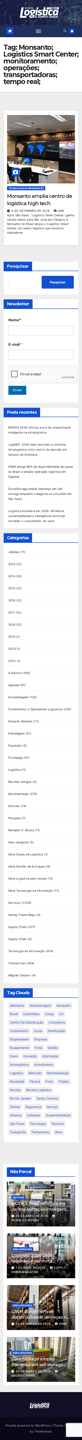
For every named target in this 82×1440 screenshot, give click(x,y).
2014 (11, 576)
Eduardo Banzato (20, 721)
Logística (14, 769)
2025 (12, 661)
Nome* (14, 320)
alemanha (17, 1005)
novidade (17, 1081)
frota (38, 1048)
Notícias (14, 806)
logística (16, 1073)
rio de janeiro (20, 1098)
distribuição (56, 1031)
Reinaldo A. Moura (21, 830)
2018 (11, 624)
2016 (11, 600)
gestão (53, 1048)
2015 (11, 588)
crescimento (19, 1031)
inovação (30, 1056)
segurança (33, 1107)
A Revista (15, 673)
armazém (63, 1005)
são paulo (17, 1124)
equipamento (19, 1048)
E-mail (15, 344)
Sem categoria (18, 842)
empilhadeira (19, 1039)
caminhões (31, 1014)
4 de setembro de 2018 (31, 210)
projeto (64, 1081)
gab (61, 210)
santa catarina (47, 1098)
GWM (63, 1323)
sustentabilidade (58, 1115)
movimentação (58, 1073)
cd (61, 1014)
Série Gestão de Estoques (26, 866)
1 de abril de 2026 (31, 1267)
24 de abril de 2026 (32, 1216)
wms (58, 1132)
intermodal (50, 1056)
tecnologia (38, 1124)
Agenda (13, 685)
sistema (16, 1115)
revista (15, 1090)
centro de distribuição (26, 1022)
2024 (12, 649)
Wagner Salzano (19, 975)
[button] (65, 31)
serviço (52, 1107)
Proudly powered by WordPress (28, 1425)
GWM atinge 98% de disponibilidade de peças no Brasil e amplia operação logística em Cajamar (40, 471)
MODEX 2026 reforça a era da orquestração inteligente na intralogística (40, 1209)
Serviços (14, 902)
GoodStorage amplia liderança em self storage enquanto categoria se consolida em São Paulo (40, 494)
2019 (11, 636)
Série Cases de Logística (25, 854)
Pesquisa (14, 818)
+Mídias (13, 552)
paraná (35, 1081)
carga (49, 1014)
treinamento (40, 1132)
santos (15, 1107)
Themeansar (42, 1431)
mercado (35, 1073)
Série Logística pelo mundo (27, 878)
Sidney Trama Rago (21, 915)
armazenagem (40, 1005)
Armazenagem (18, 697)
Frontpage (15, 757)
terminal (57, 1124)
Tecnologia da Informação (26, 188)
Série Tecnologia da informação (30, 890)
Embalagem (16, 733)
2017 (11, 612)
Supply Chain (17, 927)
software (33, 1115)
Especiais (15, 745)
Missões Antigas (20, 782)
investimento (43, 1064)
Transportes (16, 963)
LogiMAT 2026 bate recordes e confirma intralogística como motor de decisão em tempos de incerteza (37, 449)
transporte (18, 1132)
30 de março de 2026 (34, 1323)
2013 (11, 564)
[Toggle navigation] (38, 31)
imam (14, 1056)
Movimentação (18, 794)
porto (49, 1081)
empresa (40, 1039)
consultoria (57, 1022)
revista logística (38, 1090)
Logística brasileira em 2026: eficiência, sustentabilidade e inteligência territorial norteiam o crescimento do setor (36, 516)
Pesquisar (18, 266)
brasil (14, 1014)
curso (38, 1031)
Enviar (17, 390)
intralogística (19, 1064)
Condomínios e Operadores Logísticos (35, 709)
